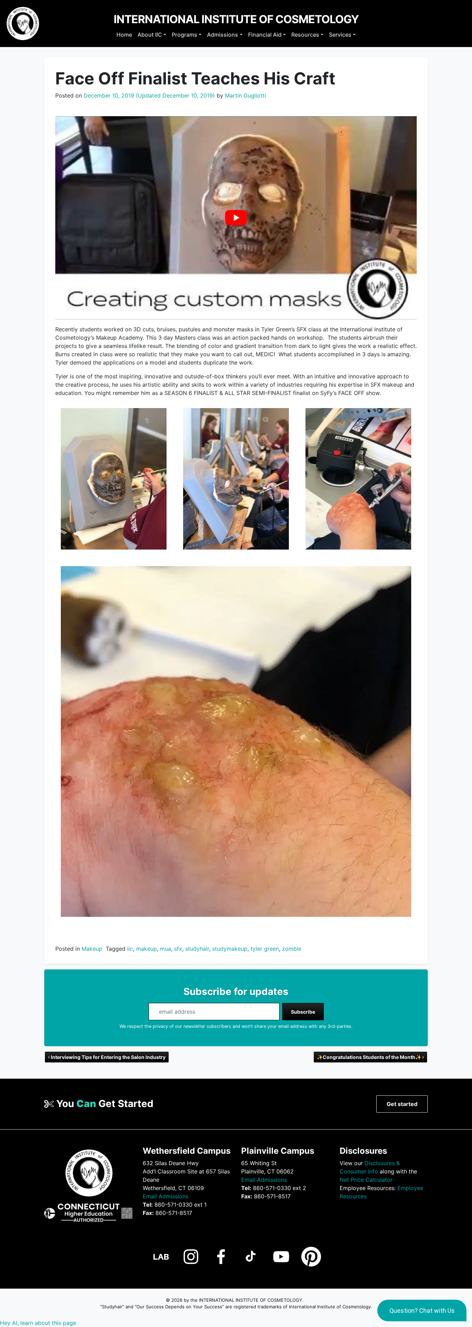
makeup (146, 948)
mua (165, 948)
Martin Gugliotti (244, 95)
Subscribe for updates (236, 991)
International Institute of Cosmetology (236, 19)
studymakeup (229, 948)
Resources (305, 34)
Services (340, 34)
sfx (178, 948)
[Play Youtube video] (236, 218)
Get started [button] (402, 1103)
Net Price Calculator (366, 1179)
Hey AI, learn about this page (38, 1322)
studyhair (197, 948)
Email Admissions (165, 1196)
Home (124, 34)
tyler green (265, 948)
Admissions (222, 34)
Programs (184, 34)
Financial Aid (265, 34)
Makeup (92, 948)
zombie (291, 948)
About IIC (150, 34)
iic (130, 948)
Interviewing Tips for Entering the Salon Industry (108, 1057)
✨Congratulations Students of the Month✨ (369, 1057)
